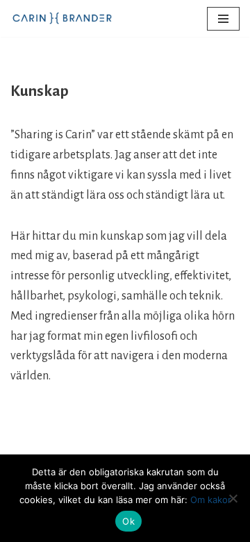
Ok (128, 521)
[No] (233, 498)
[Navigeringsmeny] (223, 19)
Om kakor (210, 499)
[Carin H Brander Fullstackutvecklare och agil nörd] (62, 18)
